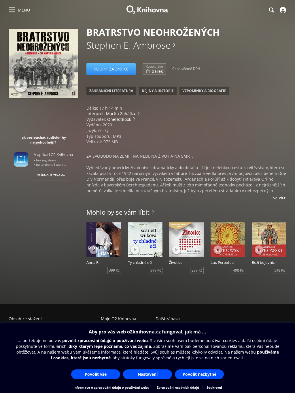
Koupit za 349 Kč (111, 69)
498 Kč (238, 270)
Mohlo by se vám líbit (118, 212)
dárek (154, 69)
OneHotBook (119, 119)
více (282, 197)
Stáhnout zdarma (51, 175)
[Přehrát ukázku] (21, 85)
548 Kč (279, 270)
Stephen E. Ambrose (128, 45)
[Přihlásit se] (282, 10)
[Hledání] (271, 10)
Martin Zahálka (120, 113)
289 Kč (197, 270)
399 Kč (114, 270)
